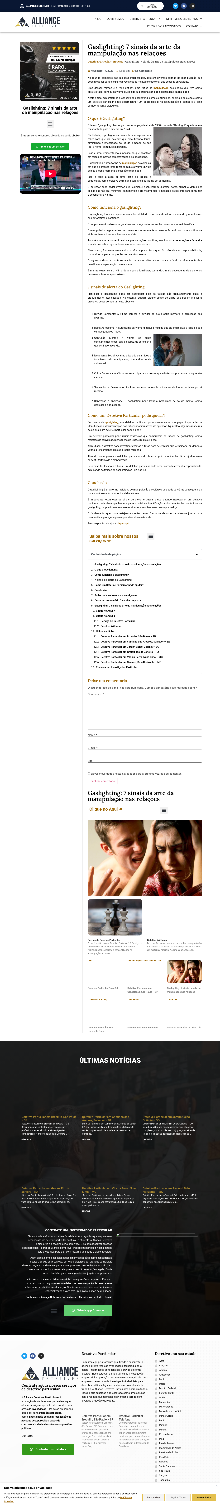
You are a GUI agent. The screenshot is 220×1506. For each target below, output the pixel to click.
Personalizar (153, 1497)
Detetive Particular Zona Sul (103, 988)
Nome (92, 735)
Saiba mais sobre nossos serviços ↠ (116, 595)
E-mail (93, 747)
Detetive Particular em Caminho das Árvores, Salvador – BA (135, 641)
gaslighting (111, 422)
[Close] (217, 1486)
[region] (110, 1494)
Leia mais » (26, 1139)
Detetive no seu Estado (182, 19)
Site (90, 761)
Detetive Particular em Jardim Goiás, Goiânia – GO (130, 646)
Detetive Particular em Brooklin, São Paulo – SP (128, 636)
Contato (192, 26)
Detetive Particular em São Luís (184, 1027)
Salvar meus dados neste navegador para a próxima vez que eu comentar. (136, 773)
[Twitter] (175, 6)
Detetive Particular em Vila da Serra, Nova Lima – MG (132, 657)
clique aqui (123, 523)
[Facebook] (184, 6)
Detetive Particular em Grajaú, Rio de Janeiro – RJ (130, 651)
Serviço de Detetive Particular (118, 621)
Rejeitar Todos (178, 1497)
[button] (50, 124)
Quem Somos (115, 19)
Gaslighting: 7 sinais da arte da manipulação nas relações (128, 564)
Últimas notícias (105, 631)
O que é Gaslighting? (106, 569)
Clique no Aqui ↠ (105, 610)
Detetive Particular (143, 19)
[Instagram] (192, 6)
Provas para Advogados (164, 26)
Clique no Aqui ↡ (105, 615)
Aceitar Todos (203, 1497)
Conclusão (101, 590)
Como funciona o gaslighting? (112, 574)
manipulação (160, 88)
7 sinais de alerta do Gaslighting (113, 579)
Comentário (96, 694)
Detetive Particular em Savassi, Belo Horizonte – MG (131, 662)
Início (97, 19)
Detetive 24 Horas (111, 626)
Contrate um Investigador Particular (116, 667)
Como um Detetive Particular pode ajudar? (119, 585)
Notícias (118, 61)
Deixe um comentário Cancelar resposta (118, 600)
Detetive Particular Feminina (142, 1027)
